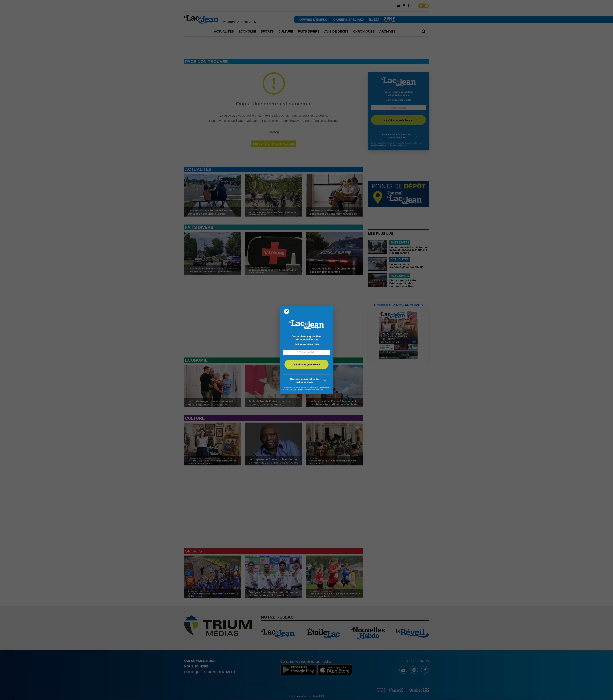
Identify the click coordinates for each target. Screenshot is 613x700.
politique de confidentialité (319, 387)
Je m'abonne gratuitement (306, 364)
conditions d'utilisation (295, 389)
